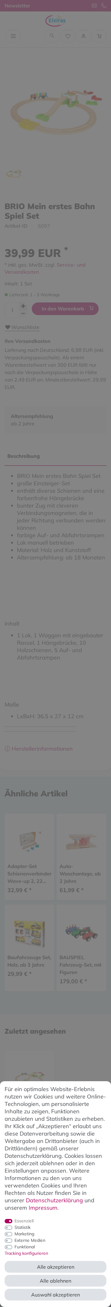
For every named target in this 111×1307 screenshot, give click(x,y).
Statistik (22, 1227)
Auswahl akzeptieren (55, 1295)
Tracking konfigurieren (26, 1253)
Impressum (43, 1207)
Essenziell (24, 1221)
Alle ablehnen (55, 1281)
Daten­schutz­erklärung (54, 1200)
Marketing (24, 1234)
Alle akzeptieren (55, 1267)
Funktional (24, 1247)
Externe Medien (29, 1240)
